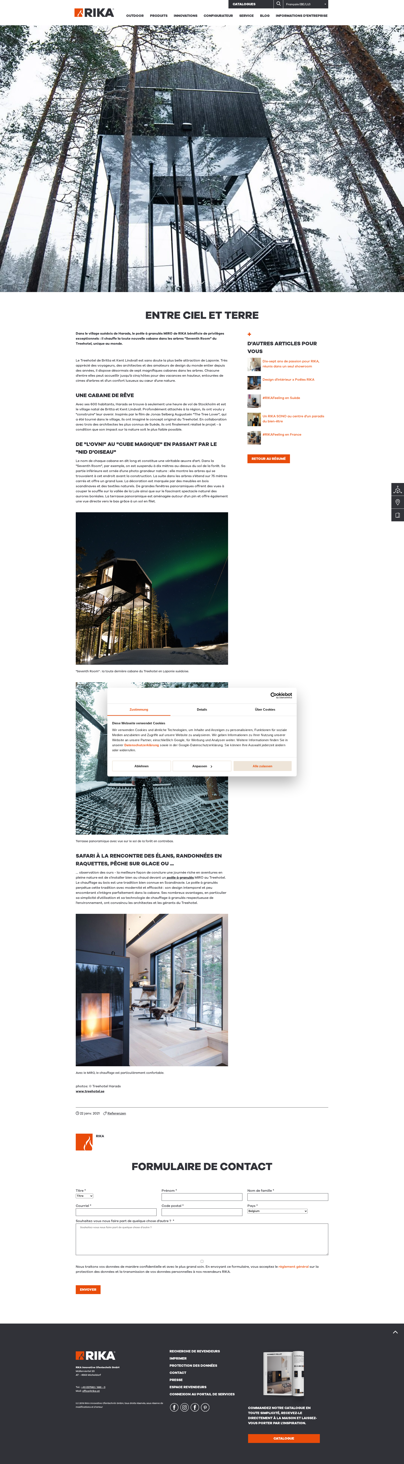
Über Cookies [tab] (265, 709)
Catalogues (244, 4)
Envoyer (88, 1289)
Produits (158, 15)
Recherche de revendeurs (195, 1351)
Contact (178, 1373)
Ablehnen (141, 766)
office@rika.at (91, 1391)
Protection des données (193, 1365)
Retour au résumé (269, 458)
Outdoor (135, 15)
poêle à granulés (180, 877)
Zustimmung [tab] (139, 709)
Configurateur (218, 15)
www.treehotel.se (90, 1091)
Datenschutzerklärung (141, 745)
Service (246, 15)
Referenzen (117, 1113)
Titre (81, 1190)
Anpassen (199, 766)
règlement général (294, 1266)
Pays (252, 1206)
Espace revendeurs (188, 1387)
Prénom (169, 1190)
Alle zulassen (262, 766)
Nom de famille (260, 1190)
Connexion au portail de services (202, 1394)
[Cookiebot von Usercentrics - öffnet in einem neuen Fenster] (273, 696)
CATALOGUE (284, 1438)
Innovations (185, 15)
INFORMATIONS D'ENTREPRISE (302, 15)
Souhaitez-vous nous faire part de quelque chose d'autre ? (125, 1221)
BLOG (265, 15)
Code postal (173, 1206)
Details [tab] (202, 709)
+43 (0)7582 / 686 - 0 (93, 1387)
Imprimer (178, 1358)
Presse (176, 1380)
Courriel (83, 1206)
